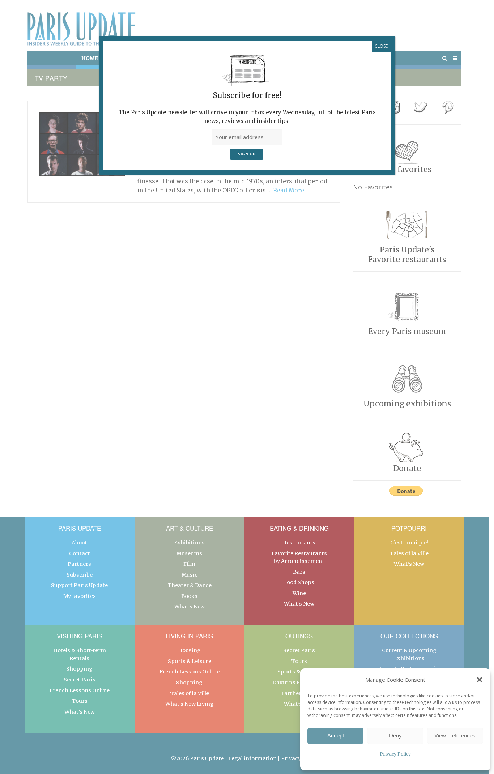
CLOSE (381, 46)
